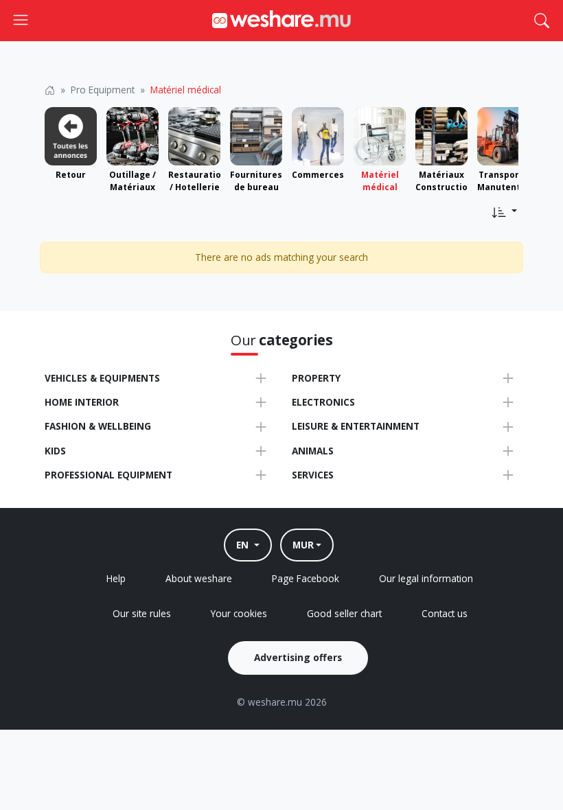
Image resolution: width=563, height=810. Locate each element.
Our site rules (142, 613)
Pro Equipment (103, 89)
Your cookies (239, 613)
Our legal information (426, 578)
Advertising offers (298, 657)
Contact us (445, 613)
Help (116, 578)
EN (243, 544)
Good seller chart (344, 613)
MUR (303, 544)
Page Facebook (305, 578)
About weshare (198, 578)
